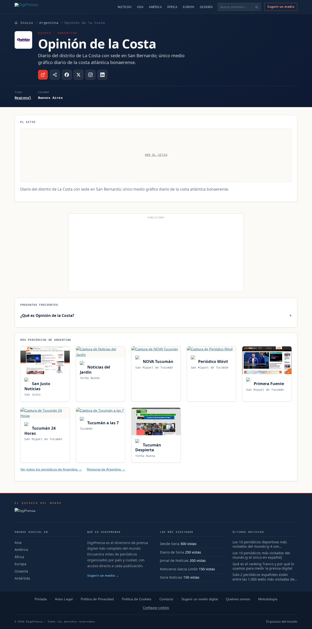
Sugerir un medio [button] (280, 7)
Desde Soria (169, 543)
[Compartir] (55, 75)
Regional (23, 98)
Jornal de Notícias (174, 560)
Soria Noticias (171, 577)
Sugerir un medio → (103, 575)
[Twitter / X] (78, 75)
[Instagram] (90, 75)
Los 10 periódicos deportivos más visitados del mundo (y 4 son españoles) (260, 544)
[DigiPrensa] (38, 512)
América (155, 7)
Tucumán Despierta (148, 447)
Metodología (267, 599)
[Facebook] (67, 75)
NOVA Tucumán (157, 361)
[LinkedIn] (102, 75)
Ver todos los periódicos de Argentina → (51, 469)
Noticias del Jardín (95, 369)
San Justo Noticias (37, 386)
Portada (41, 599)
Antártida (22, 578)
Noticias (125, 7)
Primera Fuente (268, 383)
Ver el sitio (156, 155)
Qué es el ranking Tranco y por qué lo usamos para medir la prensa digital (263, 566)
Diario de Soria (172, 552)
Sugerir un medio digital (199, 599)
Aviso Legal (64, 599)
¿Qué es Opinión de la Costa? (47, 315)
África (172, 7)
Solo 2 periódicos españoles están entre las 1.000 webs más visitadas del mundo (264, 577)
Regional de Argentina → (106, 469)
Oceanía (206, 7)
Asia (140, 7)
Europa (188, 7)
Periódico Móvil (212, 361)
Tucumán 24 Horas (39, 431)
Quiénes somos (238, 599)
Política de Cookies (136, 599)
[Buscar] (256, 6)
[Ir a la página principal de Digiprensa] (37, 7)
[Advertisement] (156, 255)
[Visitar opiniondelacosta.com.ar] (43, 75)
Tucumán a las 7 (102, 423)
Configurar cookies (156, 608)
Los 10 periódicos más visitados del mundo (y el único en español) (261, 555)
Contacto (166, 599)
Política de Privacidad (97, 599)
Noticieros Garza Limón (179, 569)
